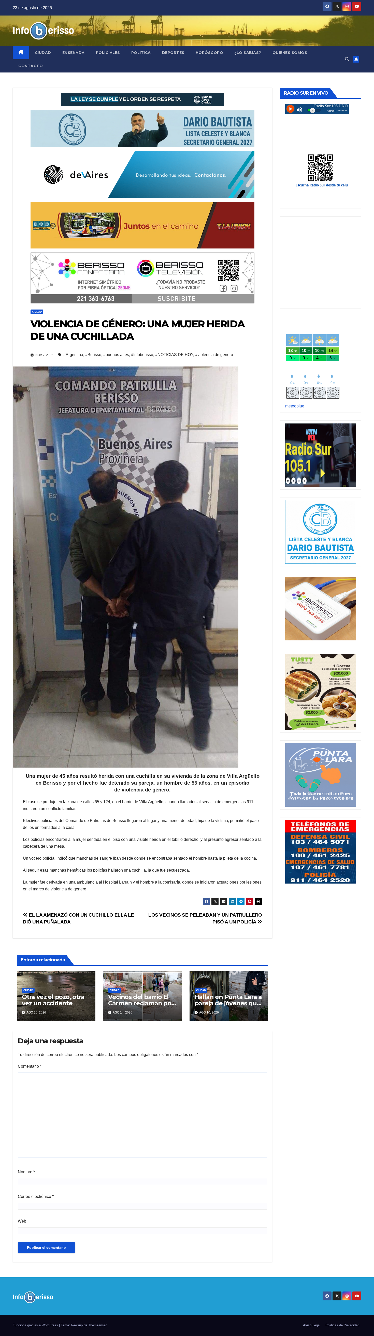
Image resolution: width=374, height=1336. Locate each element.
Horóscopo (209, 52)
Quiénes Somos (289, 52)
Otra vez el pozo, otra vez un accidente (53, 1000)
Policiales (108, 52)
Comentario (29, 1066)
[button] (347, 59)
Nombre (26, 1172)
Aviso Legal (311, 1325)
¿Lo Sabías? (247, 52)
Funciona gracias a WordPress (36, 1325)
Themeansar (97, 1325)
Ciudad (43, 52)
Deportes (173, 52)
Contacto (30, 66)
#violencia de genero (214, 355)
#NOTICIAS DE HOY (174, 355)
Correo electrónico (36, 1196)
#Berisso (93, 355)
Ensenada (73, 52)
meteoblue (294, 406)
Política (141, 52)
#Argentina (73, 355)
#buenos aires (116, 355)
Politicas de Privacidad (342, 1325)
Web (22, 1221)
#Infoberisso (142, 355)
